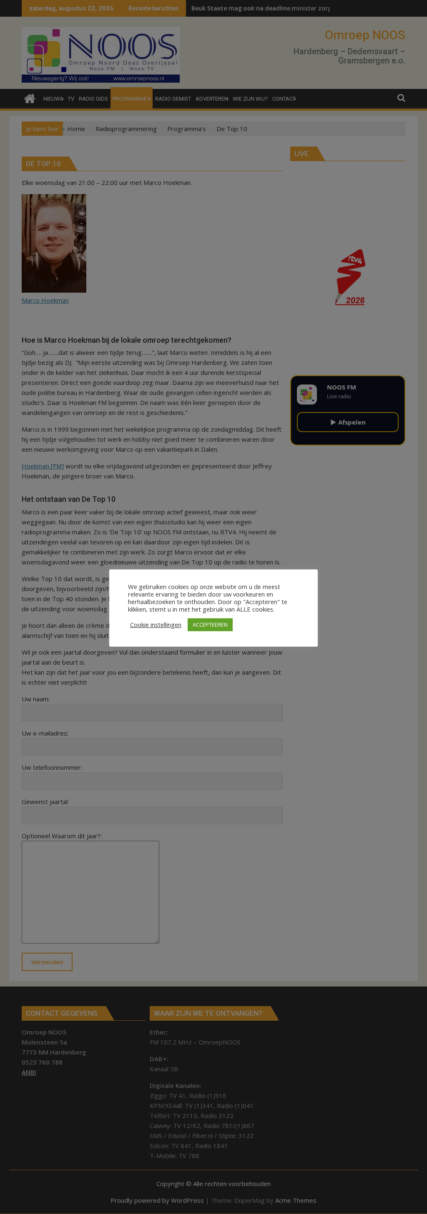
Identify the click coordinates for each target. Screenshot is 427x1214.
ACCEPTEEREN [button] (210, 624)
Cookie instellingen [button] (155, 624)
